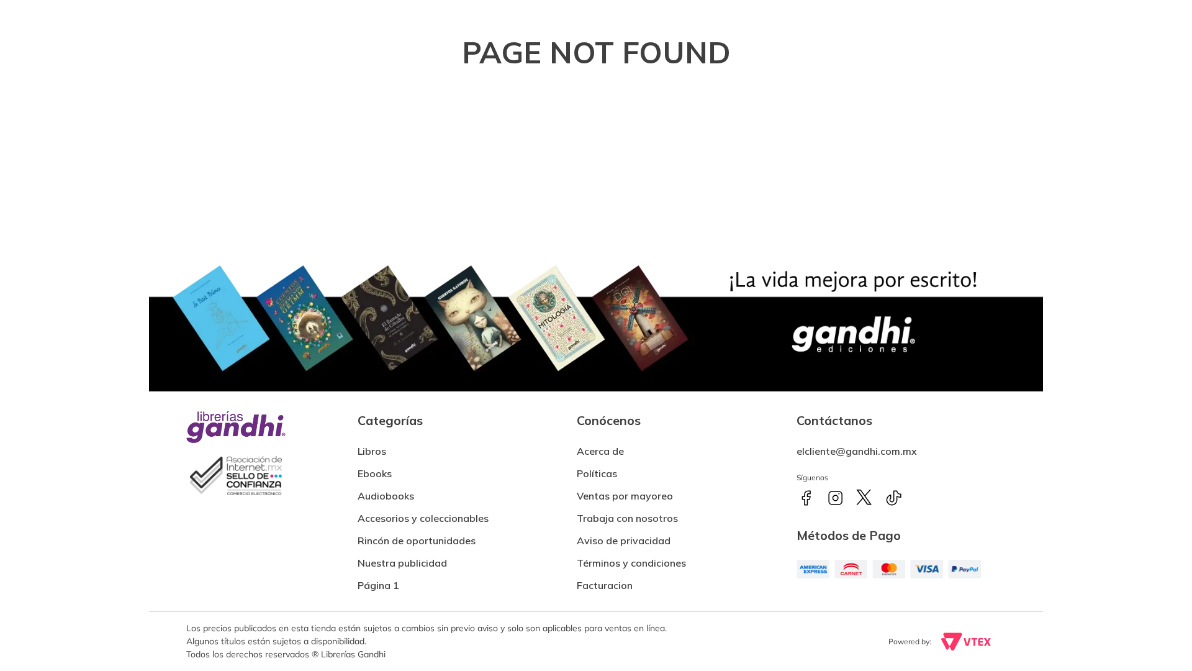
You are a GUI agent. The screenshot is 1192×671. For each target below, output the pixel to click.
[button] (605, 580)
